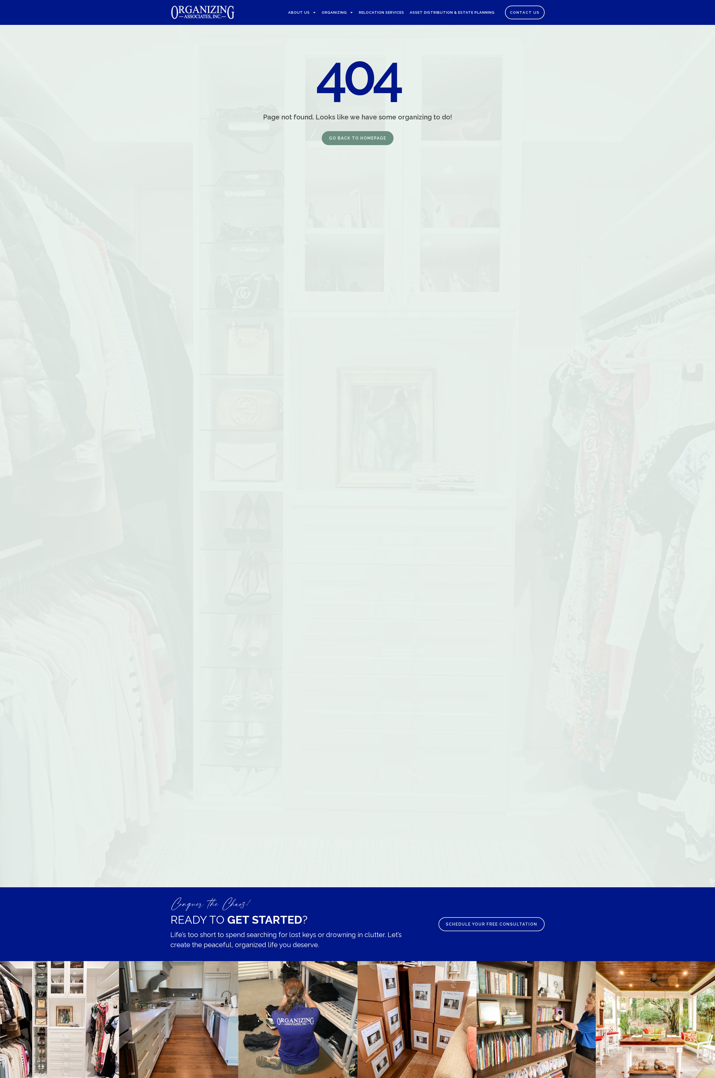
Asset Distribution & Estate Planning (452, 12)
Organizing (334, 12)
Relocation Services (381, 12)
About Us (299, 12)
